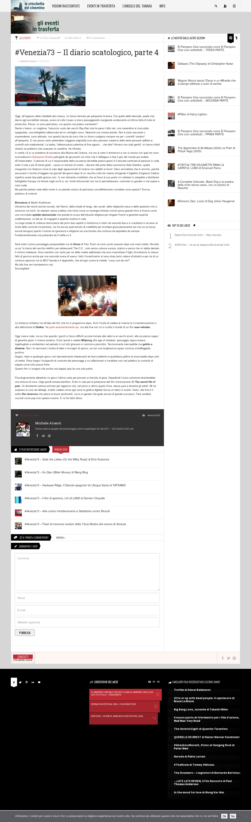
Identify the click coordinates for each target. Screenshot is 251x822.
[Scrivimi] (44, 436)
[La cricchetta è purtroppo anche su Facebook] (223, 658)
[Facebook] (14, 682)
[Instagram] (234, 658)
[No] (246, 816)
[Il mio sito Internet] (50, 436)
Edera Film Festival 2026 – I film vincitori (198, 235)
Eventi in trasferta (101, 5)
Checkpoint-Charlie (42, 157)
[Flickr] (33, 682)
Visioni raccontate (66, 5)
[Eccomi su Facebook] (38, 436)
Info (162, 5)
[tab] (14, 683)
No (233, 816)
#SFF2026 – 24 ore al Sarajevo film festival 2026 (202, 244)
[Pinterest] (26, 682)
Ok (224, 816)
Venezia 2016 (153, 415)
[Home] (28, 5)
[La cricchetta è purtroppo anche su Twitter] (228, 658)
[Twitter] (20, 682)
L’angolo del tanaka (137, 5)
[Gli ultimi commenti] (39, 682)
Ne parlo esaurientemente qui (62, 327)
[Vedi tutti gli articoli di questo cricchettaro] (23, 429)
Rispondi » (60, 537)
